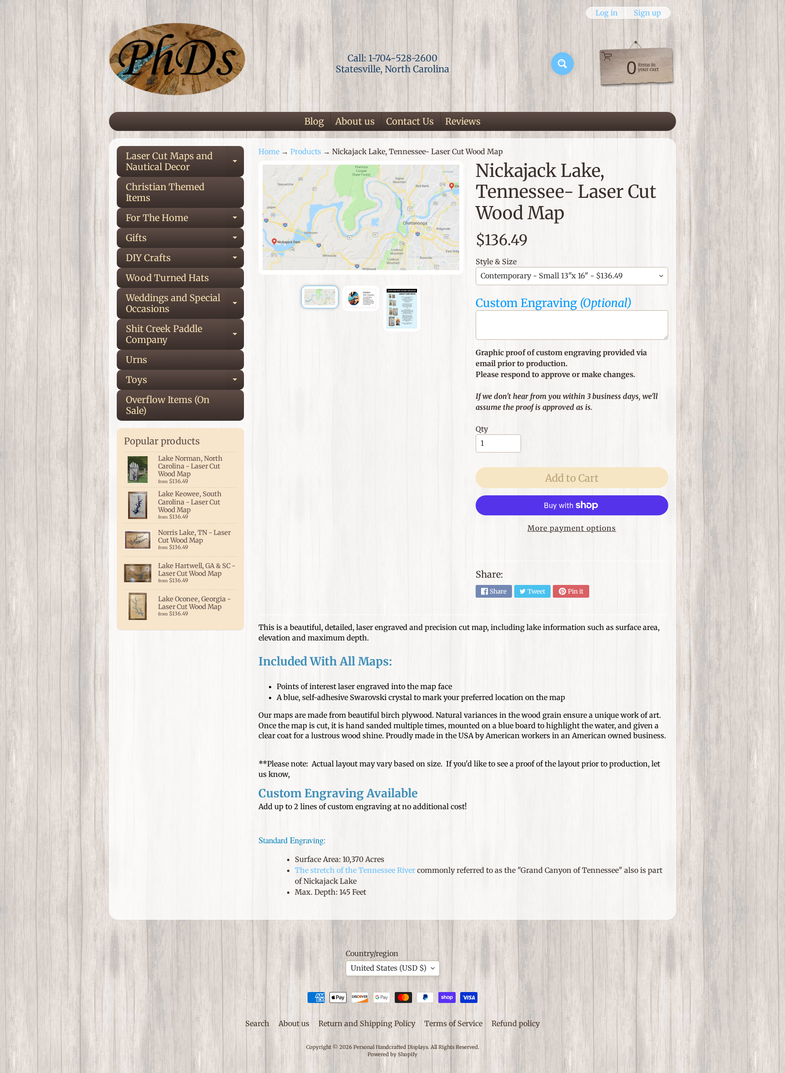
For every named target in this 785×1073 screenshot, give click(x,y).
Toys (185, 382)
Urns (136, 359)
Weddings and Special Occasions (185, 304)
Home (268, 151)
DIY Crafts (185, 260)
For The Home (185, 220)
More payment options (571, 528)
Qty (482, 428)
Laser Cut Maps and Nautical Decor (185, 162)
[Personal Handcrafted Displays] (177, 64)
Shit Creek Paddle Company (185, 335)
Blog (314, 121)
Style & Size (496, 261)
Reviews (463, 121)
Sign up (647, 12)
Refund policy (516, 1023)
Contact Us (410, 121)
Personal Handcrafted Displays (390, 1047)
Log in (607, 12)
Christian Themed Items (165, 192)
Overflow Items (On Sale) (167, 405)
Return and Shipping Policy (366, 1023)
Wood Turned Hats (167, 277)
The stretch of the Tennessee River (355, 870)
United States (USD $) (389, 967)
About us (355, 121)
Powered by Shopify (392, 1054)
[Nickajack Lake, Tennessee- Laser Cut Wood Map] (319, 297)
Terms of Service (453, 1023)
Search (257, 1023)
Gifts (185, 240)
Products (305, 151)
